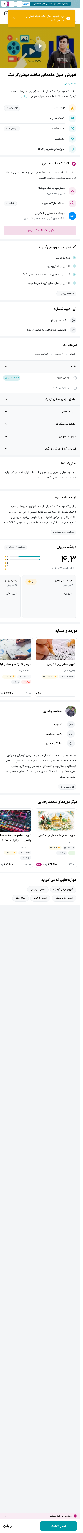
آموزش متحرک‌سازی (64, 898)
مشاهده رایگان (12, 377)
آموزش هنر (20, 898)
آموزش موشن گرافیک (63, 889)
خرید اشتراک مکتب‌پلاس (40, 230)
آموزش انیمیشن (37, 889)
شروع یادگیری (58, 1526)
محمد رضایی (52, 711)
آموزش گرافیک (40, 898)
